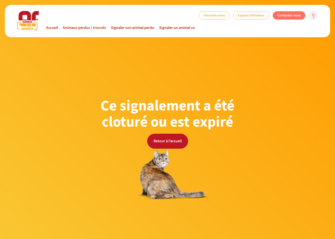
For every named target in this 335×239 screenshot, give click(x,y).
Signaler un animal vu (177, 27)
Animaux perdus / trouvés (84, 27)
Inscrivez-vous (214, 15)
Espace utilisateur (251, 15)
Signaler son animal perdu (132, 27)
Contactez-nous (289, 15)
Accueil (52, 27)
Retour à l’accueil (168, 141)
